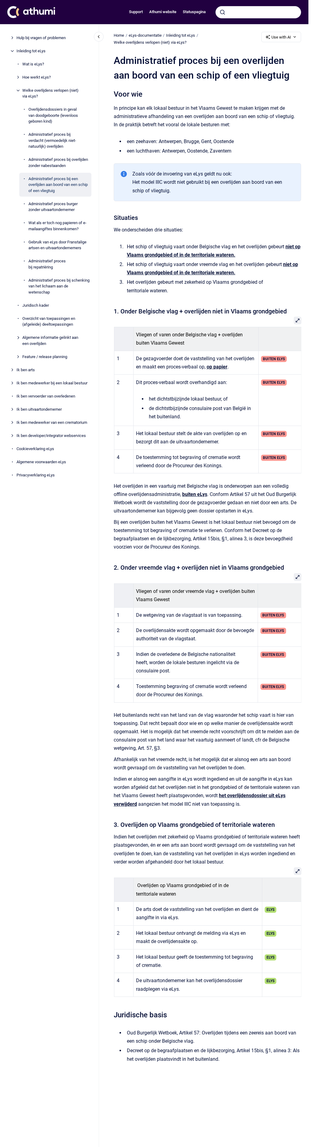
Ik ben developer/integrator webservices (51, 435)
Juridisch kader (35, 305)
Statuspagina (194, 11)
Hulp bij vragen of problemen (41, 37)
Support (136, 11)
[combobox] (258, 12)
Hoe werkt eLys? (36, 77)
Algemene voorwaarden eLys (41, 462)
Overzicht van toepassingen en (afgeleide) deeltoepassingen (48, 321)
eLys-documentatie (145, 35)
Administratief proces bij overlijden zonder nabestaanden (58, 162)
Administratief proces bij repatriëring (47, 264)
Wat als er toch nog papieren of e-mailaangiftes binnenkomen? (57, 225)
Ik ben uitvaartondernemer (39, 409)
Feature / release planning (44, 356)
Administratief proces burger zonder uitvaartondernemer (53, 207)
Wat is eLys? (33, 64)
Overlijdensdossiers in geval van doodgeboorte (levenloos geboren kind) (53, 115)
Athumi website (162, 11)
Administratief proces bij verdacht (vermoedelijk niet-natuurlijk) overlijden (52, 140)
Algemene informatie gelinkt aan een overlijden (50, 340)
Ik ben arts (26, 370)
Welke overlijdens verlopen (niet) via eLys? (50, 93)
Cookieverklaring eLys (35, 448)
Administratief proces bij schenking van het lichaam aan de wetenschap (59, 286)
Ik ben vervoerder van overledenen (46, 396)
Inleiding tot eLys (31, 51)
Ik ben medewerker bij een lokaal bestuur (52, 383)
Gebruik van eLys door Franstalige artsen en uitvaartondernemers (57, 245)
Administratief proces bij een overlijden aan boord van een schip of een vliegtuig (58, 184)
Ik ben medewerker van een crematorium (52, 422)
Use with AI (281, 37)
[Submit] (222, 12)
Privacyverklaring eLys (36, 475)
